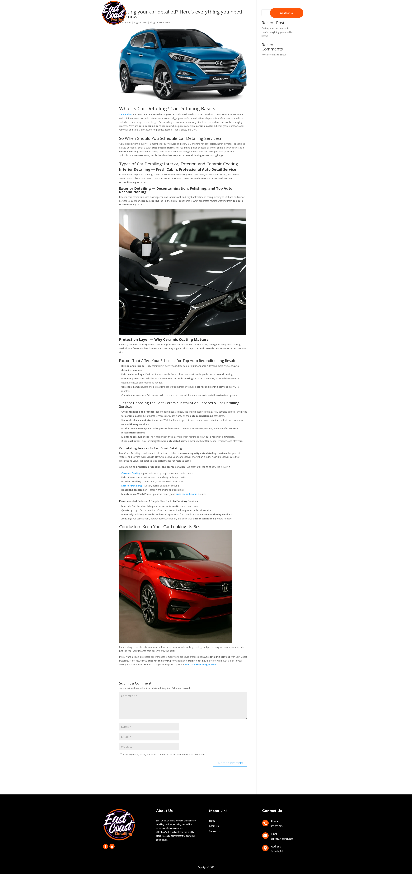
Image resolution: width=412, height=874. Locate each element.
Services (190, 13)
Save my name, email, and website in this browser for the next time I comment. (164, 754)
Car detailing (125, 114)
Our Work (211, 13)
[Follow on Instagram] (112, 846)
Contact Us (234, 13)
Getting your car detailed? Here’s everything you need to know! (277, 32)
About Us (169, 13)
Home (150, 13)
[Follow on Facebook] (105, 846)
